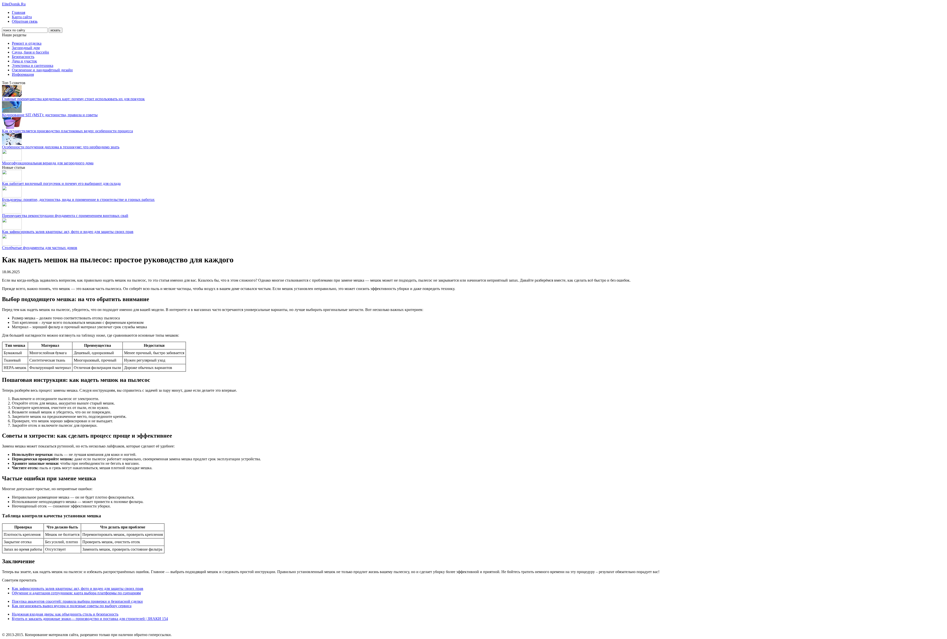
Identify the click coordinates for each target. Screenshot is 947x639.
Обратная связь (24, 21)
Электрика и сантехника (32, 65)
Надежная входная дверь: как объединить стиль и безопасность (65, 614)
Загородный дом (26, 48)
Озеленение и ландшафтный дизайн (42, 70)
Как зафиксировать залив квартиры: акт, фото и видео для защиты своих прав (67, 232)
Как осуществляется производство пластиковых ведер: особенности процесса (67, 131)
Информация (23, 74)
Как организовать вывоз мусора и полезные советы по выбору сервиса (71, 606)
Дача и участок (24, 61)
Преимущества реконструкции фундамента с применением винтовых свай (65, 215)
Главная (18, 12)
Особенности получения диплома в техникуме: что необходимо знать (60, 147)
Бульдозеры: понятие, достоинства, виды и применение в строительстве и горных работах (78, 199)
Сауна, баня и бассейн (30, 52)
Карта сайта (22, 17)
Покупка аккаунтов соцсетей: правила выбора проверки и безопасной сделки (77, 601)
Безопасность (23, 57)
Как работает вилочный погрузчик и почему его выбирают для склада (61, 183)
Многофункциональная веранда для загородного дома (47, 163)
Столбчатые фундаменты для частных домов (39, 248)
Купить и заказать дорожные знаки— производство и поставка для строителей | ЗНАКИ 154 (90, 619)
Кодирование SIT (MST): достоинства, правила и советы (50, 115)
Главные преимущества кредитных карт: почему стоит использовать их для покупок (73, 99)
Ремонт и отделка (26, 43)
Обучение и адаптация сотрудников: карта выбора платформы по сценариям (76, 593)
